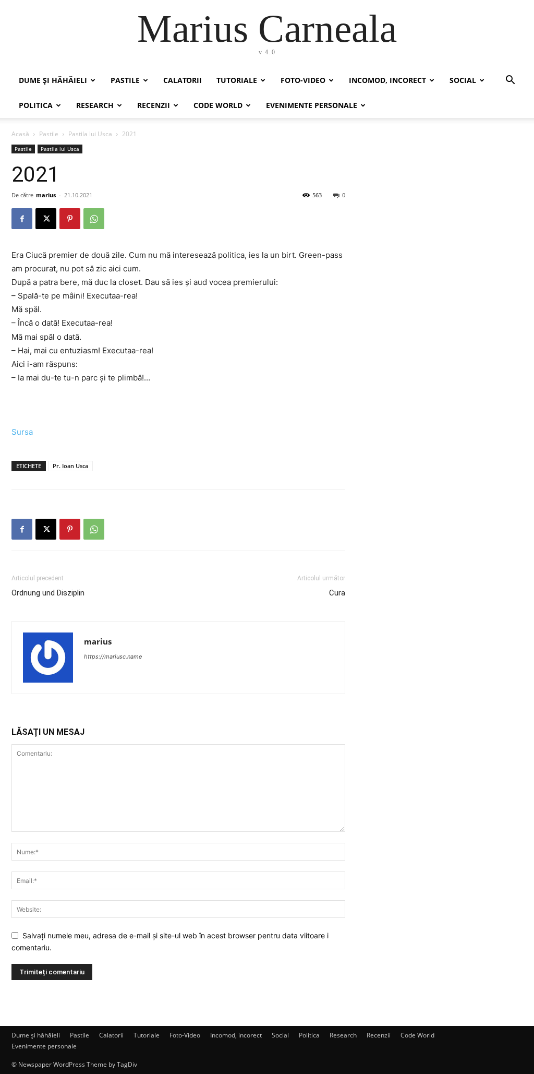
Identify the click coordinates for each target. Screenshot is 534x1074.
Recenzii (153, 105)
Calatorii (182, 80)
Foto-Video (303, 80)
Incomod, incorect (387, 80)
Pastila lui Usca (90, 133)
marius (46, 195)
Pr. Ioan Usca (70, 466)
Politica (36, 105)
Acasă (20, 133)
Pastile (125, 80)
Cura (337, 593)
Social (463, 80)
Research (95, 105)
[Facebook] (21, 218)
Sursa (22, 432)
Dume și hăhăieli (53, 80)
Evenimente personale (311, 105)
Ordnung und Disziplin (47, 593)
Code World (217, 105)
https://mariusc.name (113, 656)
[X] (45, 218)
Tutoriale (236, 80)
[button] (510, 81)
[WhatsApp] (93, 218)
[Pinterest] (69, 218)
